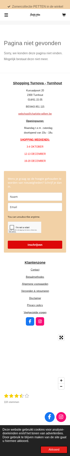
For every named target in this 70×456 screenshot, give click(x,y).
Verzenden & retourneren (35, 290)
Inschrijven (35, 245)
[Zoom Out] (61, 386)
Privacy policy (35, 305)
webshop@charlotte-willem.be (35, 113)
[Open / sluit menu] (6, 15)
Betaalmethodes (35, 276)
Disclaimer (35, 298)
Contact (35, 269)
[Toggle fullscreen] (61, 337)
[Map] (35, 362)
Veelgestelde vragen (35, 312)
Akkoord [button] (54, 449)
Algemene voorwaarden (35, 283)
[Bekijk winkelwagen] (64, 15)
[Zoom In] (61, 380)
